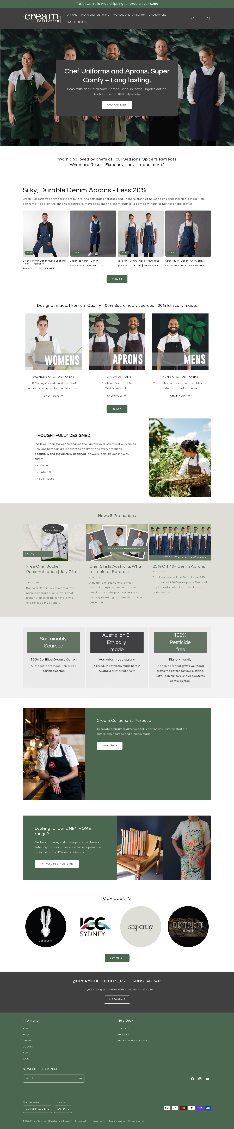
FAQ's (26, 1034)
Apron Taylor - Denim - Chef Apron (184, 261)
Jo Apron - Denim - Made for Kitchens (138, 261)
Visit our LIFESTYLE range (57, 863)
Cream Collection (38, 1121)
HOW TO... (28, 1028)
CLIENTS (28, 1047)
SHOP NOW (51, 395)
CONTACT (123, 1028)
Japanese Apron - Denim (84, 261)
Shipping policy (136, 1121)
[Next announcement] (210, 4)
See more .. (117, 958)
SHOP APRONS (117, 104)
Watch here (109, 745)
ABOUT (27, 1040)
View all (117, 279)
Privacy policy (99, 1121)
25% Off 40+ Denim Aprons (179, 566)
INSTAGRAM (117, 999)
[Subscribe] (80, 1079)
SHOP (117, 409)
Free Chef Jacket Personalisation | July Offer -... (52, 571)
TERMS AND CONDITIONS (132, 1040)
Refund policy (82, 1121)
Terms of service (117, 1121)
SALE (26, 1059)
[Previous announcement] (24, 4)
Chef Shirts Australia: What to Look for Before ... (116, 569)
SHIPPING (123, 1034)
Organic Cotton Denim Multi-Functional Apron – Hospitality (44, 262)
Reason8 (67, 1121)
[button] (193, 18)
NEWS (26, 1053)
